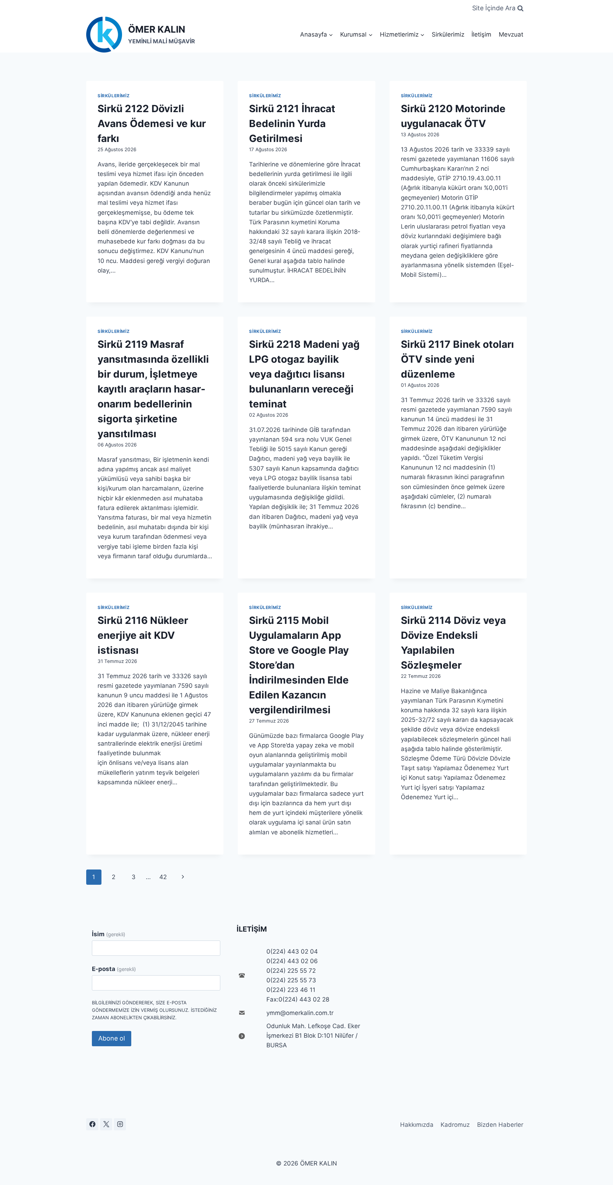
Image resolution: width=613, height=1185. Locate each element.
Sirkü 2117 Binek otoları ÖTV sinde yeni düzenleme (457, 359)
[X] (106, 1124)
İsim (108, 934)
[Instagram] (120, 1124)
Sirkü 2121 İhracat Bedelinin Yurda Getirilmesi (292, 123)
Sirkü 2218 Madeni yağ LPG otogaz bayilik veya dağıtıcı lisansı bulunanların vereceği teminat (304, 374)
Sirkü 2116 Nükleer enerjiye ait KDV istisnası (143, 635)
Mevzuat (511, 34)
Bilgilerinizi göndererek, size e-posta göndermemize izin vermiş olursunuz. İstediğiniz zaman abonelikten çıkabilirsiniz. (154, 1010)
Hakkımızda (416, 1124)
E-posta (114, 968)
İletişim (481, 34)
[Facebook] (92, 1124)
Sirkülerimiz (448, 34)
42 (163, 876)
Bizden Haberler (500, 1124)
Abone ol (111, 1038)
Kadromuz (455, 1124)
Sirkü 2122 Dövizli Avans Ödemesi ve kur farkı (152, 123)
